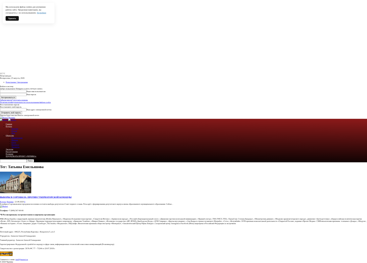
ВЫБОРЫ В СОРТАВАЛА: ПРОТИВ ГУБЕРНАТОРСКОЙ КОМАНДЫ (36, 197)
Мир (13, 133)
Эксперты (15, 147)
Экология (9, 149)
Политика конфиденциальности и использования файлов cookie (25, 102)
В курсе (9, 126)
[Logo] (4, 120)
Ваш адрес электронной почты (39, 110)
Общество (10, 135)
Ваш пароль (31, 94)
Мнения (14, 140)
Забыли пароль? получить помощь (14, 100)
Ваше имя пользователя (36, 91)
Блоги (13, 142)
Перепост (15, 145)
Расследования (12, 152)
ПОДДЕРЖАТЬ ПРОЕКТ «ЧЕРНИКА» (21, 156)
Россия (14, 131)
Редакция (9, 154)
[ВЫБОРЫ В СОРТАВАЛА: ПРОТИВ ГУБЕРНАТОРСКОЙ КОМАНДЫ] (15, 192)
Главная (9, 124)
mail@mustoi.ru (21, 259)
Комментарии (17, 138)
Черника (10, 202)
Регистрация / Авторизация (17, 82)
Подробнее (41, 13)
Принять (12, 18)
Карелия (14, 129)
